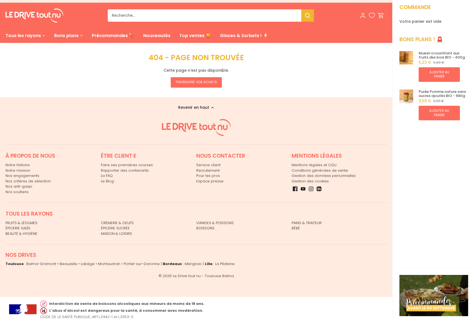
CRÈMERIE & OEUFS (117, 222)
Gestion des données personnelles (324, 175)
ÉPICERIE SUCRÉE (115, 228)
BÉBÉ (296, 228)
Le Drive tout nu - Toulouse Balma (203, 276)
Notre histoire (17, 165)
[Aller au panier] (381, 15)
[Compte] (363, 15)
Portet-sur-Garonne (142, 263)
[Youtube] (303, 188)
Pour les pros (208, 175)
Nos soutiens (17, 191)
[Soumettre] (307, 15)
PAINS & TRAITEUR (307, 222)
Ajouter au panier (439, 74)
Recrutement (208, 170)
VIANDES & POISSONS (215, 222)
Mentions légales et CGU (314, 165)
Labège (88, 263)
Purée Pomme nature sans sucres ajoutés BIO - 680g (442, 94)
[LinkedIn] (319, 188)
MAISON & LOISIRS (116, 233)
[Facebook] (295, 188)
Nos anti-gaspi (18, 186)
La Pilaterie (224, 263)
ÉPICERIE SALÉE (18, 228)
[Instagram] (311, 188)
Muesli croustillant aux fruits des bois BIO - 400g (442, 55)
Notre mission (17, 170)
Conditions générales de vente (320, 170)
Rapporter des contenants (125, 170)
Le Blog (107, 181)
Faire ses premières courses (127, 165)
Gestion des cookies (310, 181)
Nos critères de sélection (28, 181)
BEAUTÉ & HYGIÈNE (21, 233)
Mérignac (193, 263)
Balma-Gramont (41, 263)
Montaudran (109, 263)
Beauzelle (68, 263)
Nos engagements (22, 175)
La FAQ (107, 175)
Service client (208, 165)
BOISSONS (205, 228)
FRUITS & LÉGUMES (21, 222)
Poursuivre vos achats (196, 82)
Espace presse (209, 181)
